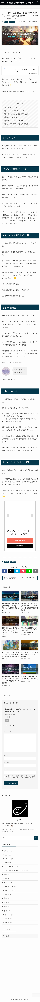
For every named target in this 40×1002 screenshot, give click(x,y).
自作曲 (8, 922)
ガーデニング (10, 886)
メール (6, 762)
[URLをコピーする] (35, 571)
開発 (8, 862)
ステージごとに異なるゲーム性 (17, 114)
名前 (6, 755)
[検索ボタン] (37, 2)
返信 (7, 720)
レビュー (12, 21)
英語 (7, 898)
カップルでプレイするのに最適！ (18, 124)
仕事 (7, 874)
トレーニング (10, 890)
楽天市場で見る (20, 540)
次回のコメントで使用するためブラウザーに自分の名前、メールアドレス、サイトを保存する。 (20, 776)
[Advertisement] (20, 971)
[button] (4, 571)
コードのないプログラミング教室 (16, 870)
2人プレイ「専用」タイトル (16, 110)
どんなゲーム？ (11, 107)
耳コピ (8, 918)
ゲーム (6, 21)
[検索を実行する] (36, 838)
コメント (7, 732)
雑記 (7, 906)
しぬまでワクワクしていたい (20, 3)
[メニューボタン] (2, 2)
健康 (8, 894)
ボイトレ (9, 915)
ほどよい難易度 (11, 117)
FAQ (8, 878)
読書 (7, 902)
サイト (6, 769)
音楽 (7, 911)
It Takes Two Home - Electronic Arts (25, 70)
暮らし (8, 882)
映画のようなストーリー (15, 120)
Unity (8, 855)
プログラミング (11, 866)
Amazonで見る (20, 545)
